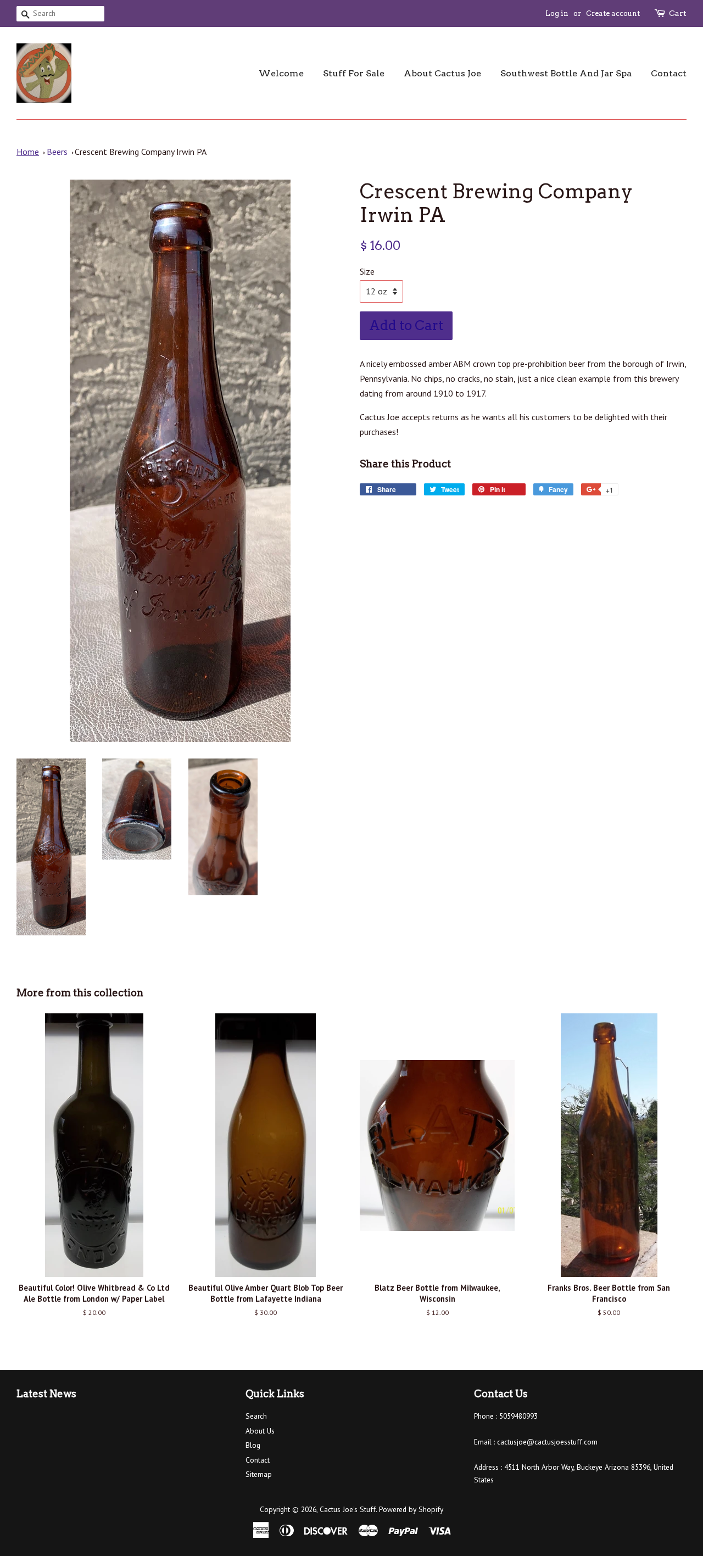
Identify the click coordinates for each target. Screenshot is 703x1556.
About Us (260, 1431)
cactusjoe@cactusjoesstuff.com (547, 1442)
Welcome (281, 73)
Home (27, 151)
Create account (613, 13)
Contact (669, 73)
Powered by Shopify (411, 1509)
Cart (678, 13)
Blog (253, 1445)
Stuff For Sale (353, 73)
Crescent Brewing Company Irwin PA (141, 151)
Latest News (46, 1393)
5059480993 (518, 1416)
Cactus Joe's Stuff (348, 1509)
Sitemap (259, 1474)
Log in (556, 13)
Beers (57, 151)
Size (367, 271)
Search (256, 1416)
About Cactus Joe (442, 73)
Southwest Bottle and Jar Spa (566, 73)
